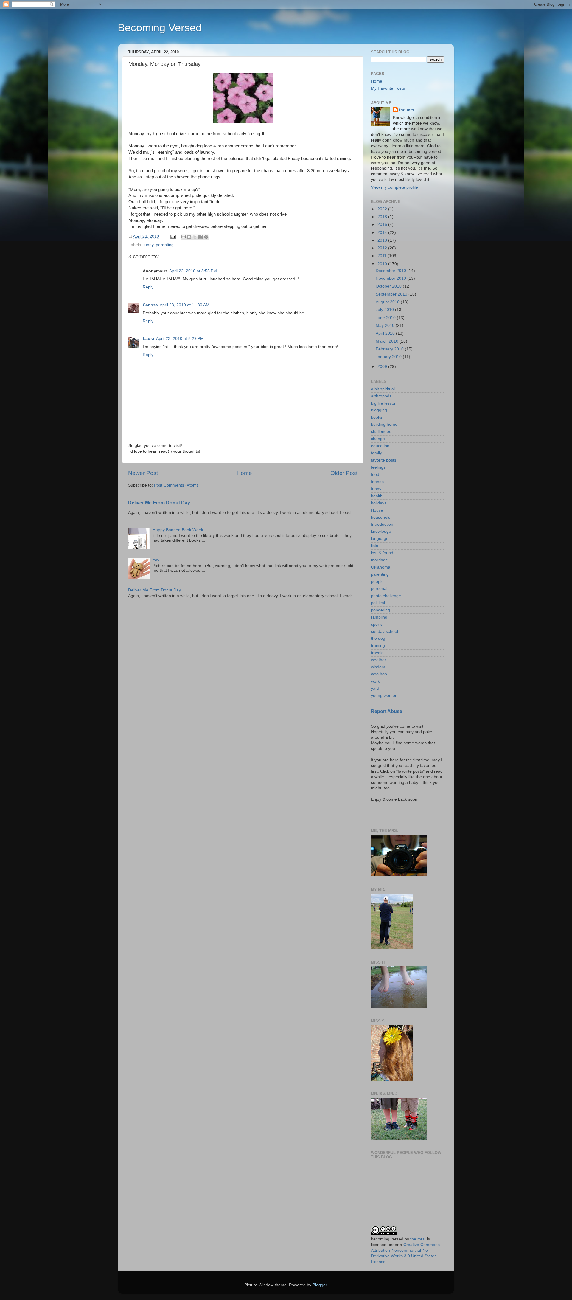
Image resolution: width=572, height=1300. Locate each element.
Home (244, 473)
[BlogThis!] (189, 237)
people (377, 581)
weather (378, 660)
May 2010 (386, 325)
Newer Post (143, 473)
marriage (379, 560)
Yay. (156, 560)
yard (375, 688)
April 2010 (386, 333)
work (375, 681)
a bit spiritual (383, 389)
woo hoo (379, 674)
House (377, 510)
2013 (382, 240)
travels (377, 652)
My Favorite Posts (388, 88)
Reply (148, 287)
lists (374, 545)
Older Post (344, 473)
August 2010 (388, 302)
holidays (378, 503)
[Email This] (183, 237)
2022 (382, 209)
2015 (382, 224)
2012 (382, 248)
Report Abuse (386, 711)
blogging (379, 410)
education (380, 446)
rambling (379, 617)
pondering (380, 610)
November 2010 (391, 278)
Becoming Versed (160, 27)
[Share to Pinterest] (206, 237)
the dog (378, 638)
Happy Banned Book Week (178, 530)
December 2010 (391, 270)
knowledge (381, 531)
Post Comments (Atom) (176, 485)
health (377, 496)
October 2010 (389, 286)
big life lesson (384, 403)
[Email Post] (172, 236)
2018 (382, 217)
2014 (382, 232)
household (381, 517)
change (378, 439)
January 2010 (389, 357)
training (378, 645)
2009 (382, 366)
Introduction (382, 524)
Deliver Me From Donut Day (159, 502)
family (376, 453)
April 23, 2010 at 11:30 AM (184, 305)
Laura (148, 338)
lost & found (382, 553)
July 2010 (385, 309)
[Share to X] (195, 237)
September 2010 (392, 294)
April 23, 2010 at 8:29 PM (180, 338)
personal (379, 588)
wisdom (378, 667)
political (378, 603)
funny (148, 245)
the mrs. (407, 110)
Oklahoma (380, 567)
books (376, 417)
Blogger (320, 1285)
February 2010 (390, 349)
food (375, 474)
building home (384, 424)
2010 (382, 264)
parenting (165, 245)
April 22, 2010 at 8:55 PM (193, 271)
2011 (382, 256)
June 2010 (386, 318)
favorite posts (383, 460)
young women (384, 695)
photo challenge (386, 596)
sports (377, 624)
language (379, 538)
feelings (378, 467)
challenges (381, 431)
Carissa (150, 305)
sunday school (384, 631)
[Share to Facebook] (200, 237)
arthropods (381, 396)
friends (377, 481)
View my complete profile (394, 187)
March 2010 (388, 341)
